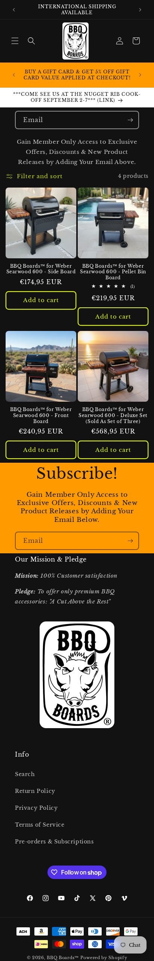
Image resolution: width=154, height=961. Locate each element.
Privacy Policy (36, 808)
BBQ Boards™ (63, 957)
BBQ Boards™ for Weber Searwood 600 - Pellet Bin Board (113, 271)
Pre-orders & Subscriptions (54, 841)
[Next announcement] (140, 9)
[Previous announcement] (14, 9)
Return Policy (35, 791)
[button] (15, 41)
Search (25, 774)
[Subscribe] (130, 120)
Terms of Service (40, 824)
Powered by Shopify (103, 957)
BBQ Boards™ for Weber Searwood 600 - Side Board (41, 269)
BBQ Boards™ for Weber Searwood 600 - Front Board (41, 415)
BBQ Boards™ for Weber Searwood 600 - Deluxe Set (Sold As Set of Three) (113, 415)
